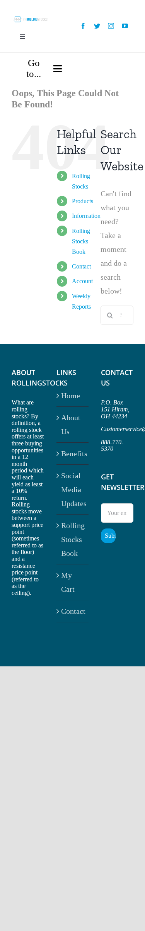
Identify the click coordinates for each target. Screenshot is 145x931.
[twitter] (97, 26)
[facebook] (83, 26)
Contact (81, 266)
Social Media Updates (73, 489)
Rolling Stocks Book (81, 241)
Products (82, 201)
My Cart (68, 582)
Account (82, 281)
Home (70, 395)
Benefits (73, 453)
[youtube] (125, 26)
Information (86, 215)
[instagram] (111, 26)
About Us (70, 424)
